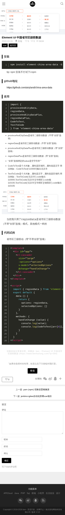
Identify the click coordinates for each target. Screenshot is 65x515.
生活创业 (50, 493)
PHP (23, 493)
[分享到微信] (45, 379)
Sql (28, 493)
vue (4, 45)
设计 (58, 493)
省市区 (13, 45)
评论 (4, 410)
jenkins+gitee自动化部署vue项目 (36, 396)
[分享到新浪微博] (50, 379)
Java (16, 493)
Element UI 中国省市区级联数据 (21, 37)
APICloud (8, 493)
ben (38, 351)
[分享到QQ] (55, 379)
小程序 (41, 493)
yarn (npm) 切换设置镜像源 (36, 389)
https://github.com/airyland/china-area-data (29, 87)
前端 (20, 41)
